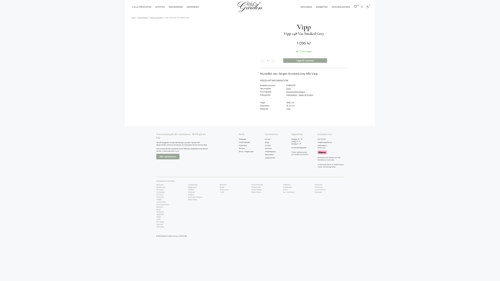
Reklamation (269, 155)
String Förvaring (257, 185)
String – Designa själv (246, 151)
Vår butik (242, 148)
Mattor (158, 217)
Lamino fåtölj (160, 202)
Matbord (191, 190)
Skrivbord (191, 192)
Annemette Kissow (295, 92)
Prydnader (318, 192)
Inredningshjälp (244, 142)
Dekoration (143, 18)
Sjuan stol (159, 224)
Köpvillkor (268, 148)
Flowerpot (160, 190)
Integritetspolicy (270, 151)
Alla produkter (142, 7)
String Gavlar (255, 187)
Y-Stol (222, 192)
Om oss (267, 139)
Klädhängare (287, 187)
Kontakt (268, 145)
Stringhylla (160, 212)
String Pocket (256, 192)
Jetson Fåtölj (192, 199)
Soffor (158, 219)
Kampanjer (193, 7)
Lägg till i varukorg (305, 60)
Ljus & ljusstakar (320, 190)
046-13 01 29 (321, 139)
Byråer (158, 209)
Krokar (285, 190)
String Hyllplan (256, 190)
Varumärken (176, 7)
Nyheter (160, 7)
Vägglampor (192, 187)
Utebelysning (192, 185)
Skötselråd (242, 139)
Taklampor (160, 197)
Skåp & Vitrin (224, 190)
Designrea (306, 7)
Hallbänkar (286, 185)
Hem (134, 18)
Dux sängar (160, 222)
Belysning (159, 185)
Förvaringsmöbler (162, 204)
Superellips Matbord (195, 197)
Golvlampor (160, 192)
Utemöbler (160, 227)
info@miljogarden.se (324, 142)
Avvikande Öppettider (298, 148)
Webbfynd (322, 7)
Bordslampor (160, 187)
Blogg (267, 142)
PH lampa (159, 195)
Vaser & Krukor (156, 18)
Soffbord (191, 195)
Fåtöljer (159, 199)
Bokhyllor (159, 207)
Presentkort (243, 145)
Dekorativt (318, 185)
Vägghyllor (160, 214)
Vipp (288, 88)
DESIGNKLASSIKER (341, 7)
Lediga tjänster (270, 158)
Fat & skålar (319, 187)
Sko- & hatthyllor (289, 192)
